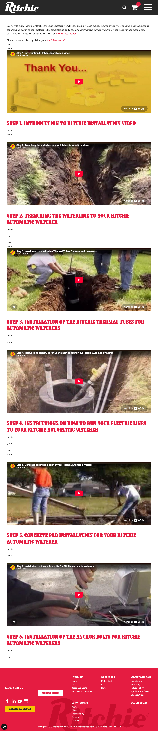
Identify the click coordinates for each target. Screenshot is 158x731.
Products (77, 677)
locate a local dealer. (65, 33)
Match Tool (106, 681)
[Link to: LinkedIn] (13, 701)
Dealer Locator (20, 708)
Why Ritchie (80, 702)
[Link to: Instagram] (25, 701)
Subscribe (50, 693)
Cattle (74, 684)
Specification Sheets (140, 691)
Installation (136, 681)
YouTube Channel (56, 40)
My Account (139, 702)
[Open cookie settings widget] (4, 727)
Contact (75, 720)
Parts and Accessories (82, 691)
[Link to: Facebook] (7, 701)
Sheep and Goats (79, 688)
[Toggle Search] (124, 7)
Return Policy (137, 688)
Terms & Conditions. (98, 726)
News (103, 688)
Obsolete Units (137, 694)
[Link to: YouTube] (19, 701)
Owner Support (141, 677)
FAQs (103, 684)
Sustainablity (78, 713)
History (75, 710)
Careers (75, 717)
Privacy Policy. (114, 726)
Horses (75, 681)
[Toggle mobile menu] (148, 7)
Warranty (135, 684)
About (74, 706)
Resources (108, 677)
